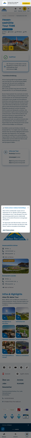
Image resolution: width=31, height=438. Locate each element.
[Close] (1, 3)
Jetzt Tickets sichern (8, 230)
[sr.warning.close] (28, 208)
